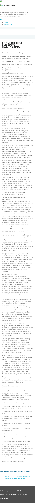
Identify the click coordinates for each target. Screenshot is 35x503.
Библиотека (8, 24)
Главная (6, 22)
